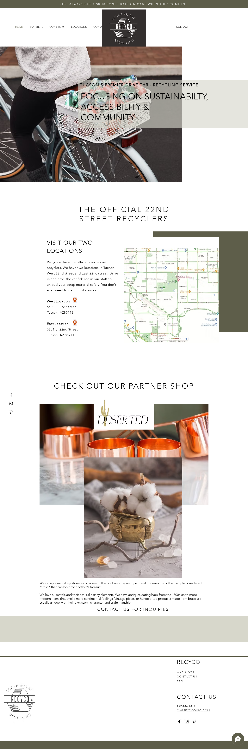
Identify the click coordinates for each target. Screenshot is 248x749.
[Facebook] (11, 395)
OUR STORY (186, 671)
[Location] (75, 300)
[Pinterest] (11, 412)
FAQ (180, 681)
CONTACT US (187, 676)
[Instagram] (11, 403)
